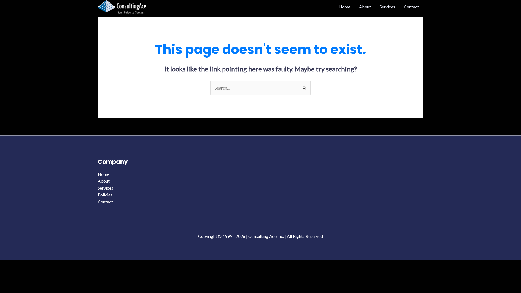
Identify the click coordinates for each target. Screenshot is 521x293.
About (365, 6)
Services (387, 6)
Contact (411, 6)
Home (344, 6)
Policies (105, 194)
